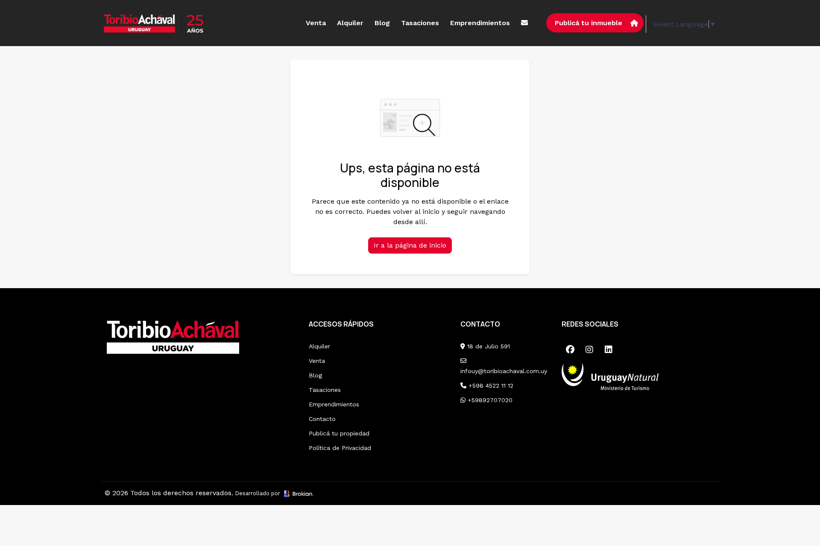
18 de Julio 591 (487, 346)
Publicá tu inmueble (588, 23)
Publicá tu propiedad (339, 433)
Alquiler (350, 23)
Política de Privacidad (340, 447)
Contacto (322, 418)
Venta (316, 23)
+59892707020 (489, 400)
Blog (382, 23)
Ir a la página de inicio (410, 245)
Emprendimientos (480, 23)
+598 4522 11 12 (489, 385)
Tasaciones (420, 23)
